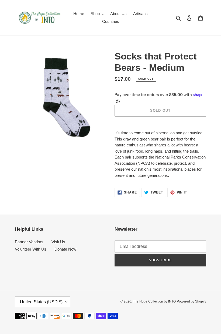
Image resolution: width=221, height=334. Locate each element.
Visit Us (58, 242)
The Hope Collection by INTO (154, 301)
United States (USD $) (41, 302)
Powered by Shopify (191, 301)
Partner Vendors (29, 242)
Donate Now (65, 249)
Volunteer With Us (30, 249)
